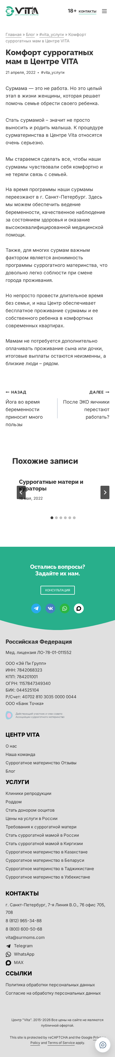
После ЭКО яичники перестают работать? (86, 405)
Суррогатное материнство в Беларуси (45, 860)
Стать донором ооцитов (30, 810)
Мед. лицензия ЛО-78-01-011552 (38, 652)
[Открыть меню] (104, 11)
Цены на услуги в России (32, 818)
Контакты (87, 11)
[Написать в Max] (103, 1045)
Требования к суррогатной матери (41, 826)
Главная (13, 34)
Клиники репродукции (28, 793)
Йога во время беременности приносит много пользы (24, 408)
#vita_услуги (51, 34)
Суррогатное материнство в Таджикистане (50, 868)
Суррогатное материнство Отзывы (41, 762)
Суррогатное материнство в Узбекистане (48, 877)
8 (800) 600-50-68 (24, 929)
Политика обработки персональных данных (50, 984)
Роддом (14, 801)
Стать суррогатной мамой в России (42, 835)
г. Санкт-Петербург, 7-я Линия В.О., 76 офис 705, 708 (55, 908)
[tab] (52, 517)
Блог (30, 34)
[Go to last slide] (21, 492)
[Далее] (104, 492)
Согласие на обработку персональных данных (53, 993)
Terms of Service (61, 1043)
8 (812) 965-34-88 (24, 920)
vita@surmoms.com (25, 937)
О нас (11, 746)
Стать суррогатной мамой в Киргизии (44, 843)
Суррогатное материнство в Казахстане (47, 852)
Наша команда (20, 754)
